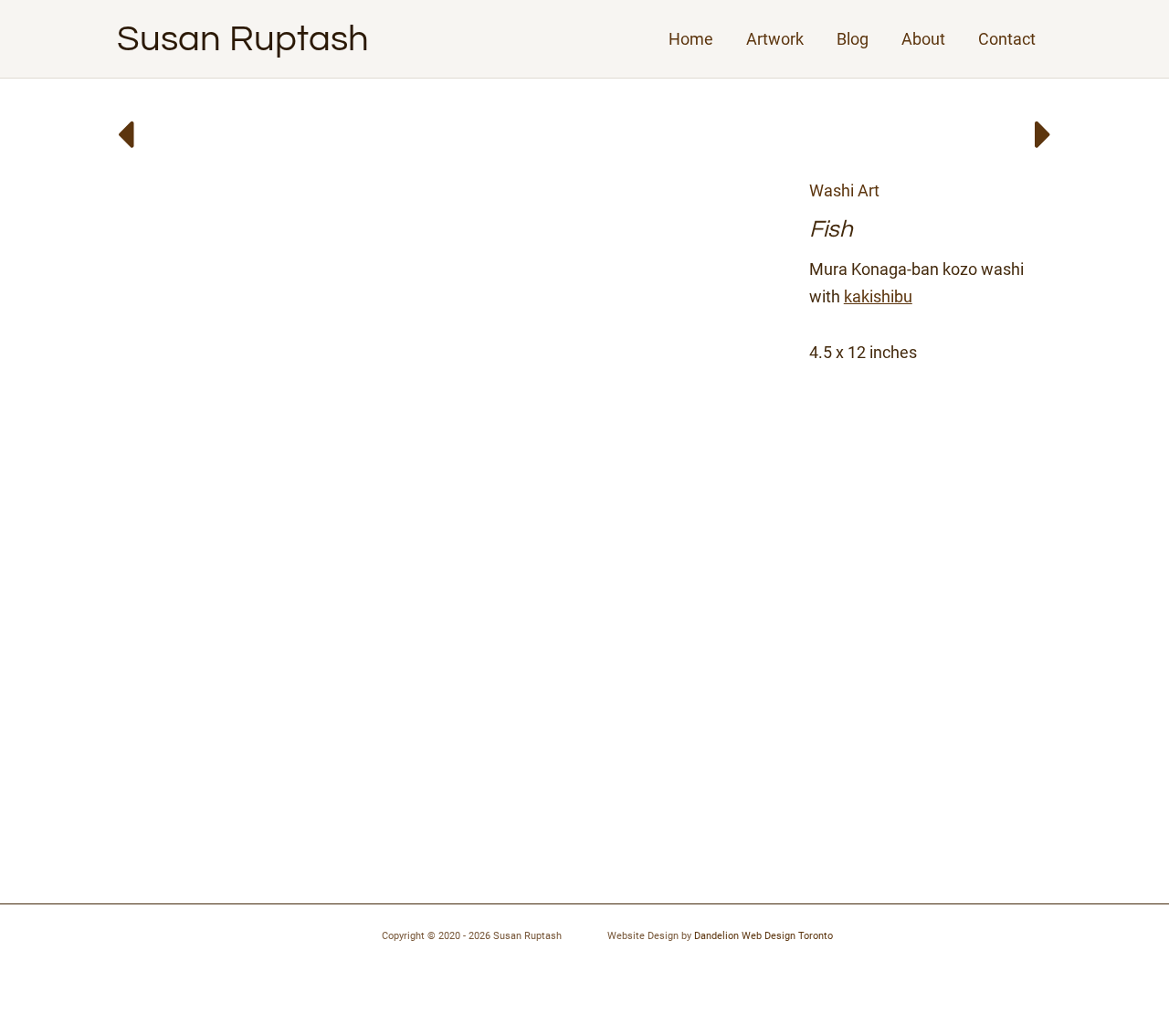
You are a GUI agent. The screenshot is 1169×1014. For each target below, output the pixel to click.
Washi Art (844, 190)
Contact (1007, 38)
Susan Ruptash (243, 39)
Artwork (775, 38)
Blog (853, 38)
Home (691, 38)
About (923, 38)
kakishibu (878, 296)
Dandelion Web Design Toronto (763, 936)
